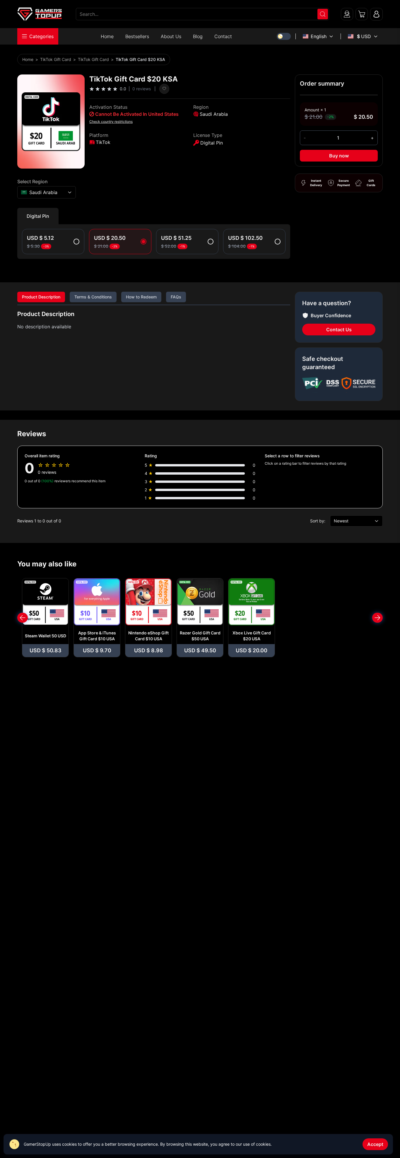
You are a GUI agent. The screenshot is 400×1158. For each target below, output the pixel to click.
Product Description (41, 296)
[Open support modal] (347, 14)
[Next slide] (377, 618)
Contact (223, 36)
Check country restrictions (111, 121)
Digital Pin (38, 216)
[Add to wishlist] (164, 89)
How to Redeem (141, 296)
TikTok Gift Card (55, 59)
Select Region (32, 181)
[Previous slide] (22, 618)
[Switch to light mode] (284, 36)
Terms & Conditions (93, 296)
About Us (171, 36)
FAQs (176, 296)
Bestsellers (137, 36)
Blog (198, 36)
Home (107, 36)
